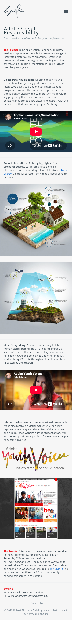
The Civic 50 (57, 568)
